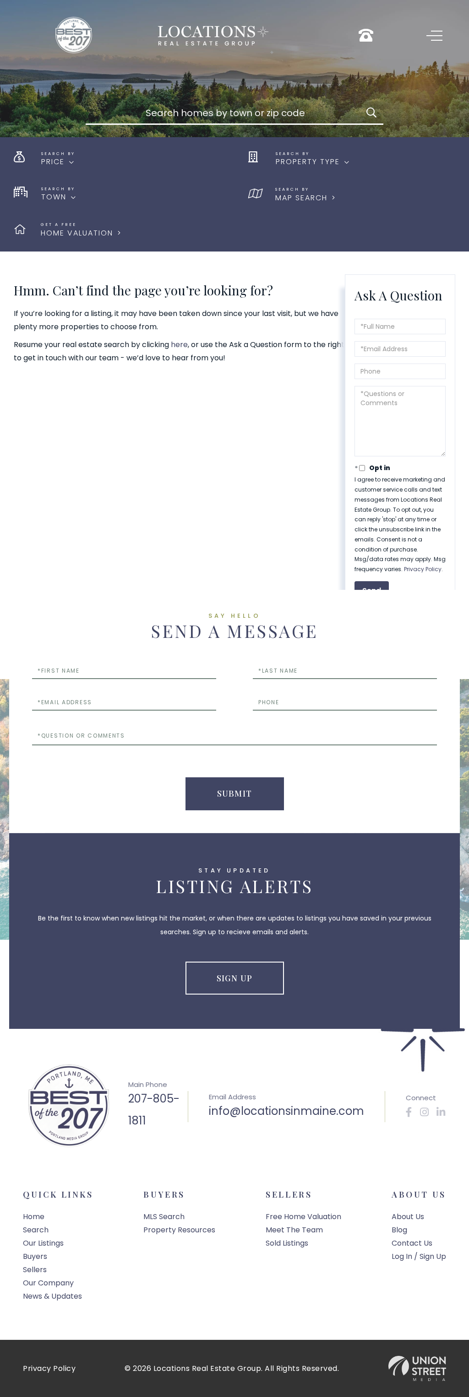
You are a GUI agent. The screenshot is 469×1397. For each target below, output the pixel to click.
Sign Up (234, 978)
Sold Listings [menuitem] (287, 1243)
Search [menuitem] (36, 1230)
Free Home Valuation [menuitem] (303, 1216)
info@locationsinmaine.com (286, 1111)
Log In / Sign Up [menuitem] (419, 1256)
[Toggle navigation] (434, 35)
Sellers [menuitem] (35, 1269)
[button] (371, 113)
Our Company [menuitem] (48, 1283)
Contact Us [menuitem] (412, 1243)
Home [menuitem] (33, 1216)
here (179, 344)
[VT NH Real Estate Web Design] (417, 1368)
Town (53, 197)
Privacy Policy (423, 569)
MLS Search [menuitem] (164, 1216)
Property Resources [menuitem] (179, 1230)
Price (53, 161)
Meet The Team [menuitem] (294, 1230)
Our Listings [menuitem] (43, 1243)
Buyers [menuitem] (35, 1256)
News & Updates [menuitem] (52, 1296)
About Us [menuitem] (408, 1216)
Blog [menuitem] (399, 1230)
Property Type (308, 161)
